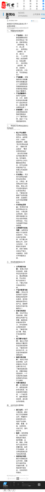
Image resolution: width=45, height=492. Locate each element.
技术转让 (4, 488)
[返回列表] (17, 478)
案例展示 (14, 484)
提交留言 (29, 485)
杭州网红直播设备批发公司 (7, 488)
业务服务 (18, 484)
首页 (17, 5)
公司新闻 (36, 14)
